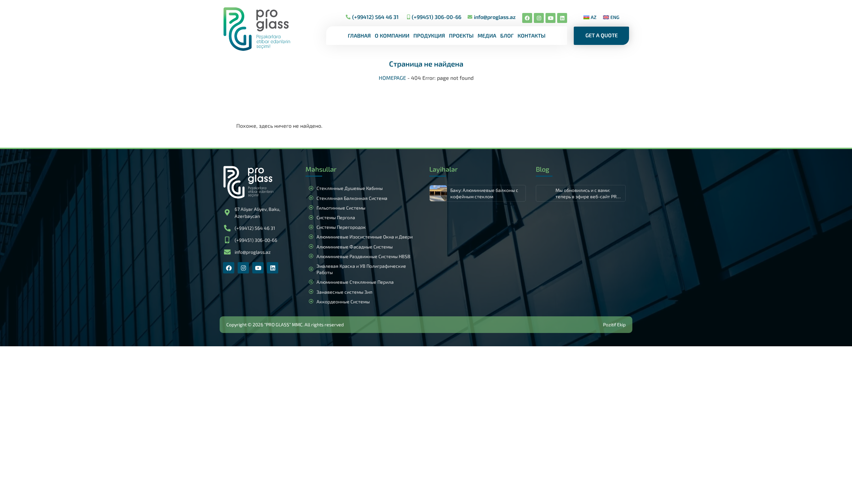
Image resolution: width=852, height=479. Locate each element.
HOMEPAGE (392, 78)
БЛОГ (507, 35)
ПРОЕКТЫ (461, 35)
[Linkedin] (562, 18)
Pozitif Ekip (614, 324)
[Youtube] (550, 18)
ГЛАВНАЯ (359, 35)
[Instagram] (539, 18)
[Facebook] (527, 18)
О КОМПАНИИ (392, 35)
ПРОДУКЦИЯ (429, 35)
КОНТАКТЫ (531, 35)
